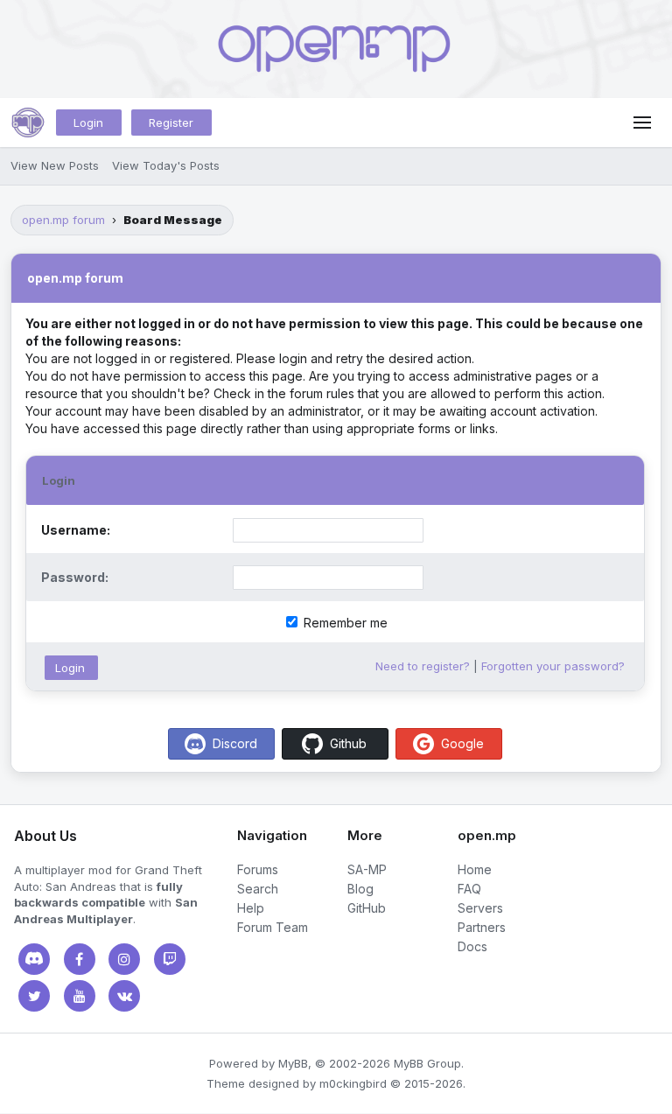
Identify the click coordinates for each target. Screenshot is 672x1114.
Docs (472, 946)
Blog (360, 888)
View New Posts (54, 165)
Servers (480, 907)
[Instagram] (124, 959)
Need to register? (422, 666)
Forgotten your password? (553, 666)
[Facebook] (80, 959)
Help (250, 907)
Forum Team (272, 927)
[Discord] (34, 959)
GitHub (366, 907)
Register (171, 123)
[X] (34, 996)
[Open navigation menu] (642, 122)
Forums (257, 869)
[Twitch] (170, 959)
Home (475, 869)
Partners (482, 927)
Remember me (344, 622)
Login (88, 123)
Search (257, 888)
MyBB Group (427, 1063)
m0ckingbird (353, 1083)
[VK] (124, 996)
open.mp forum (63, 220)
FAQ (469, 888)
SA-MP (367, 869)
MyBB (293, 1063)
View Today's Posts (166, 165)
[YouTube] (80, 996)
